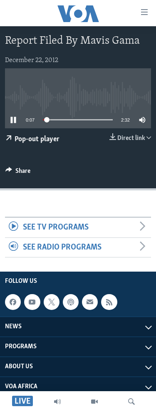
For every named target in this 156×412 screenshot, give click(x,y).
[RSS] (109, 302)
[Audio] (57, 401)
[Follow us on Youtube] (32, 302)
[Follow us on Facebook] (13, 302)
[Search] (131, 401)
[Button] (17, 173)
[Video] (94, 401)
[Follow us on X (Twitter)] (51, 302)
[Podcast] (71, 302)
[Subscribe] (90, 302)
